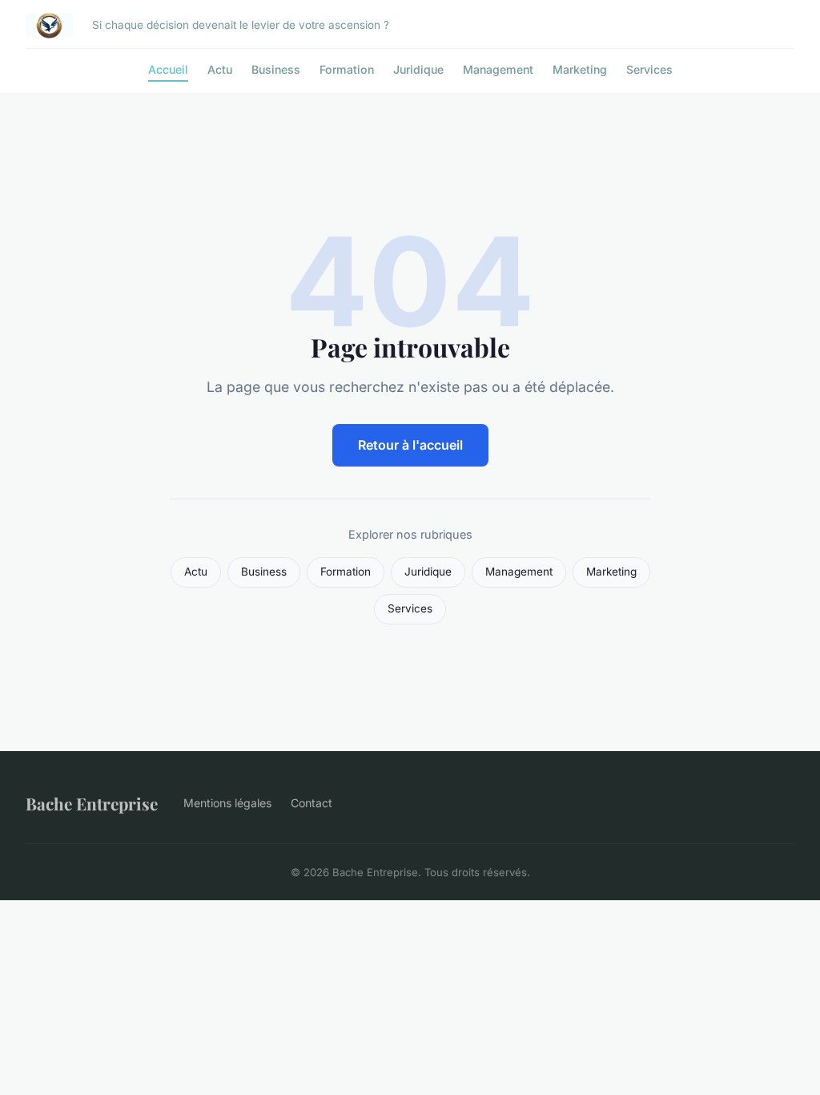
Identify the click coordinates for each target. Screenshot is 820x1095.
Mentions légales (227, 803)
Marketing (580, 69)
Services (649, 69)
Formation (347, 69)
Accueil (168, 69)
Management (498, 69)
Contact (311, 803)
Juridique (418, 69)
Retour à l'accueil (410, 445)
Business (275, 69)
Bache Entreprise (92, 803)
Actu (219, 69)
